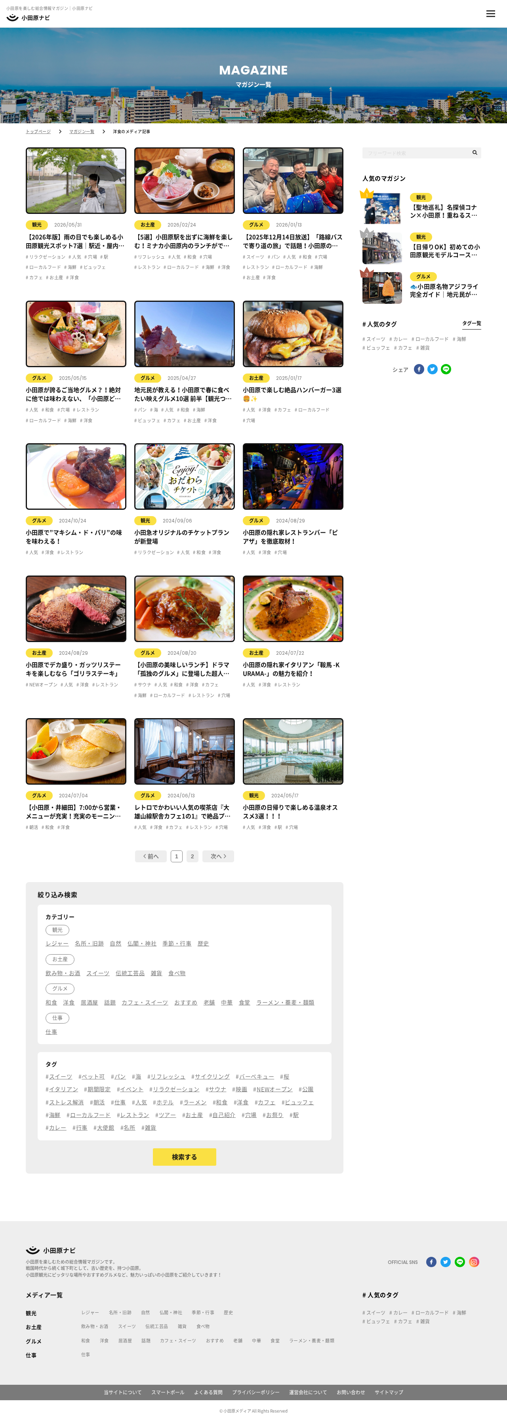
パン (275, 257)
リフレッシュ (151, 257)
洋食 (74, 277)
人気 (76, 257)
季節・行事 (203, 1312)
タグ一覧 (471, 323)
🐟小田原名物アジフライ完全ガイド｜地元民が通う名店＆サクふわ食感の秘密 (444, 291)
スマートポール (168, 1392)
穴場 (92, 257)
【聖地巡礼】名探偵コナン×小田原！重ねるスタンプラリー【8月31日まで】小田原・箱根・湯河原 (443, 211)
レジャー (90, 1312)
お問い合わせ (351, 1392)
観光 (37, 224)
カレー (400, 339)
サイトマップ (389, 1392)
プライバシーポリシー (256, 1392)
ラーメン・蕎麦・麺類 (311, 1340)
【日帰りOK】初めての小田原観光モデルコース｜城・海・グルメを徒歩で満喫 (445, 251)
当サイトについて (123, 1392)
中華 (256, 1340)
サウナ (144, 684)
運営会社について (308, 1392)
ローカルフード (44, 267)
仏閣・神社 (171, 1312)
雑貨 (424, 347)
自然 (145, 1312)
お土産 (56, 277)
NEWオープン (42, 684)
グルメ (256, 224)
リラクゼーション (46, 257)
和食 (191, 257)
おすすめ (215, 1340)
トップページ (38, 131)
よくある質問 (208, 1392)
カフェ (35, 277)
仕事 (31, 1355)
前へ (153, 856)
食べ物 (203, 1326)
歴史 (228, 1312)
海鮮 (71, 267)
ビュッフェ (94, 267)
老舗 (237, 1340)
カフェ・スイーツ (178, 1340)
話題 (146, 1340)
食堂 (275, 1340)
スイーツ (254, 257)
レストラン (148, 267)
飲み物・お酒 (95, 1326)
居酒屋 (125, 1340)
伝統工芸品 (156, 1326)
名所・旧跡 (120, 1312)
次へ (216, 856)
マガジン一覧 (81, 131)
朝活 (33, 827)
